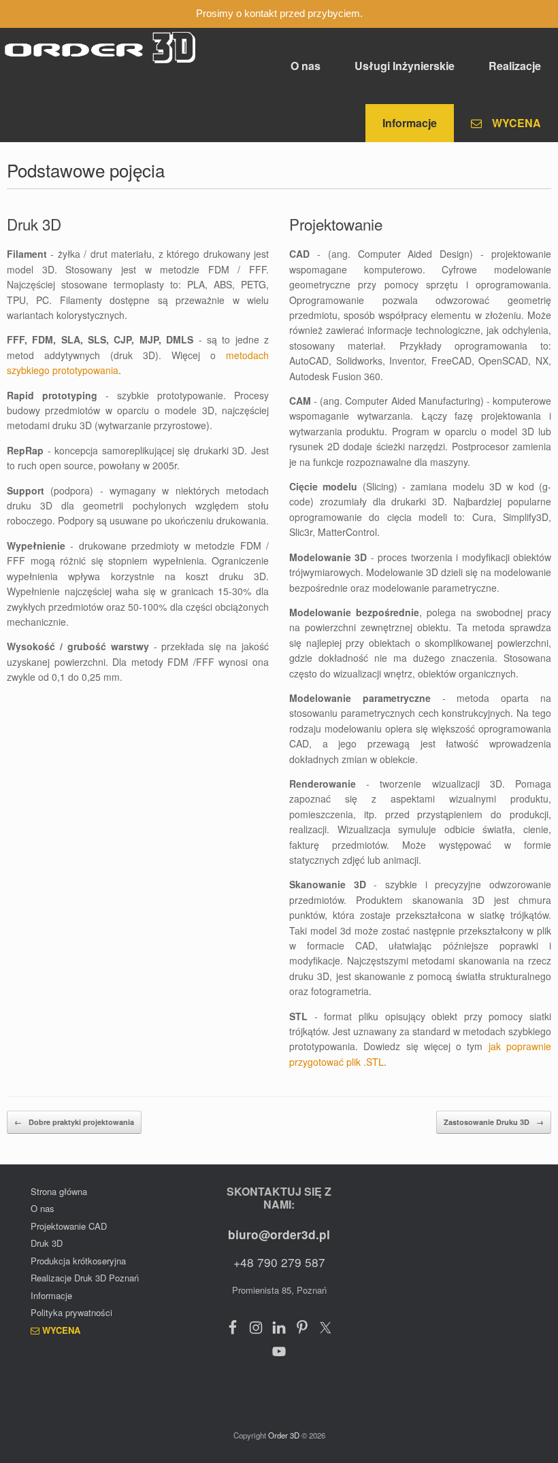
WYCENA (516, 123)
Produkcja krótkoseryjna (78, 1260)
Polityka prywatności (71, 1312)
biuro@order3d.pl (279, 1234)
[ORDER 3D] (100, 47)
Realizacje (515, 65)
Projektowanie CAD (69, 1226)
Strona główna (59, 1191)
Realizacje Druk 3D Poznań (85, 1277)
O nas (306, 65)
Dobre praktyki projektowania (74, 1122)
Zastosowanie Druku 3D (494, 1122)
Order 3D (284, 1435)
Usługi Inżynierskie (405, 65)
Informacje (409, 123)
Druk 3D (47, 1243)
